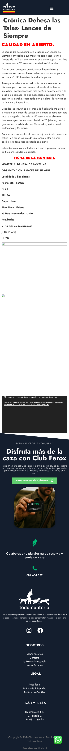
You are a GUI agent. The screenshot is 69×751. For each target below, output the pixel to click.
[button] (51, 8)
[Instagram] (28, 630)
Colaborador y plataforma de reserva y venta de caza (34, 555)
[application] (34, 414)
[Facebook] (40, 630)
